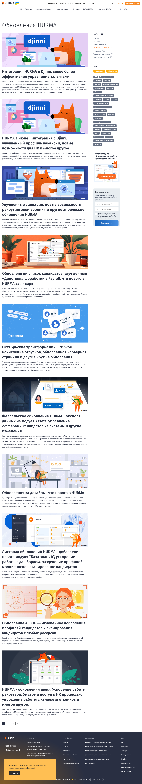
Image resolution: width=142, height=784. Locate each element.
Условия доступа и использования (97, 759)
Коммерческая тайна (110, 84)
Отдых (106, 99)
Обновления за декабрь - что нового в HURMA (43, 493)
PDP (95, 77)
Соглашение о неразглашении (104, 126)
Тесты (96, 133)
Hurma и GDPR (90, 763)
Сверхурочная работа (102, 122)
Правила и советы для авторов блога (98, 742)
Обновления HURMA (103, 9)
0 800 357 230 (10, 746)
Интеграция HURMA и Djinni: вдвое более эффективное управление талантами (38, 74)
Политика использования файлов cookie (99, 746)
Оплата (65, 746)
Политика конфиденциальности (96, 751)
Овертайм (97, 99)
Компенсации (99, 88)
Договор (107, 81)
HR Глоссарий (126, 771)
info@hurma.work (12, 750)
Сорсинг (97, 129)
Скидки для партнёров (71, 763)
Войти (120, 3)
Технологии (106, 133)
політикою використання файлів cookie (22, 768)
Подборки (76, 9)
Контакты (66, 751)
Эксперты (97, 144)
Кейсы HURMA (88, 9)
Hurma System (99, 71)
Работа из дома (99, 114)
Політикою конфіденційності (107, 216)
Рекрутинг (29, 9)
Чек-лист (109, 137)
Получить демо (132, 3)
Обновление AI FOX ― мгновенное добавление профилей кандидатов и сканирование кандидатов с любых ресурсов (44, 628)
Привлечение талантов (102, 107)
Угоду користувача (108, 218)
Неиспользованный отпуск (103, 96)
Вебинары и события (70, 755)
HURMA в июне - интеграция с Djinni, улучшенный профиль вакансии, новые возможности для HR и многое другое (37, 143)
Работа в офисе (100, 111)
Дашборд (97, 81)
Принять (15, 773)
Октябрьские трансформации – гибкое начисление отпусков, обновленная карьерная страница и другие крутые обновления (44, 352)
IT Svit (78, 779)
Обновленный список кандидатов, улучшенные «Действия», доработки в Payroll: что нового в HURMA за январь (44, 278)
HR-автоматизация (33, 742)
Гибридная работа (106, 77)
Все (94, 38)
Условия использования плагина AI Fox (98, 755)
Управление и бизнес (43, 9)
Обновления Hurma (128, 767)
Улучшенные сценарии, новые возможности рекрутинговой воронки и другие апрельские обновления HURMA (43, 209)
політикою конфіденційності (35, 766)
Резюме (111, 114)
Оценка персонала (101, 103)
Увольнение (98, 137)
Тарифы (65, 742)
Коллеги (97, 84)
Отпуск (114, 99)
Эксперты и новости (62, 9)
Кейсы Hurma (112, 71)
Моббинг (97, 92)
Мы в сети (66, 759)
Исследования (126, 755)
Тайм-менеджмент (109, 129)
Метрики (110, 88)
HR (21, 9)
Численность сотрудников (103, 141)
